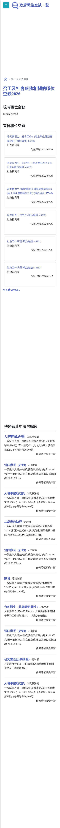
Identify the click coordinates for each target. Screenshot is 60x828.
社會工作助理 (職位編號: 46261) (24, 241)
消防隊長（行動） (16, 465)
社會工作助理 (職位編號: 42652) (24, 267)
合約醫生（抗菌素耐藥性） (21, 606)
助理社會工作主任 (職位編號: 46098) (26, 215)
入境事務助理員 (14, 436)
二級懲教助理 (13, 521)
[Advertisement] (30, 46)
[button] (11, 289)
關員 (7, 578)
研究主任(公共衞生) (17, 659)
